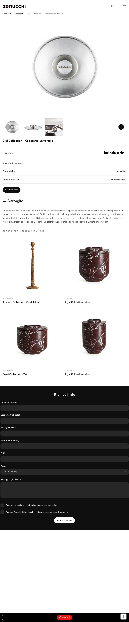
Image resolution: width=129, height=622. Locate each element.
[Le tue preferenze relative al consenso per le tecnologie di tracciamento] (123, 616)
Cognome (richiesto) (10, 415)
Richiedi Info (11, 189)
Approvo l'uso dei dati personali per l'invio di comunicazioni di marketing (37, 512)
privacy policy (51, 505)
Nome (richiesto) (8, 402)
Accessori (19, 13)
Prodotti (7, 13)
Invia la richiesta (64, 520)
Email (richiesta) (8, 427)
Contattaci (64, 617)
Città (2, 453)
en (113, 6)
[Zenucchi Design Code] (14, 6)
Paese (3, 466)
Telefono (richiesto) (9, 440)
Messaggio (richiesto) (10, 479)
